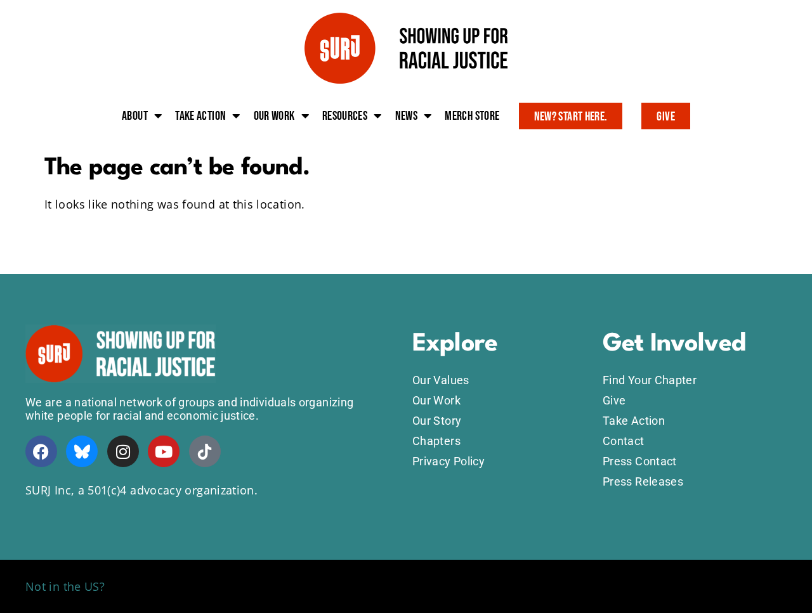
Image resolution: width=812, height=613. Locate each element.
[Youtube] (164, 451)
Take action (200, 116)
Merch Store (472, 116)
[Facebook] (41, 451)
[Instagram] (123, 451)
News (406, 116)
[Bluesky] (82, 451)
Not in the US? (65, 586)
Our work (274, 116)
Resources (344, 116)
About (135, 116)
